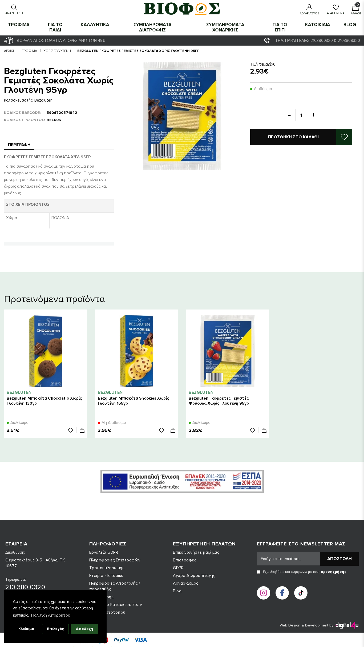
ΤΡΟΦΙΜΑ (19, 24)
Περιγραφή (19, 144)
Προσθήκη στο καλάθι (293, 137)
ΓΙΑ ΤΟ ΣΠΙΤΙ (280, 27)
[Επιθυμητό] (72, 430)
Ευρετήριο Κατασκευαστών (115, 604)
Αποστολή (339, 558)
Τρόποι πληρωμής (106, 567)
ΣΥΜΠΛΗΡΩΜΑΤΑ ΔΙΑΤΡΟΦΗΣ (153, 27)
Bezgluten (43, 100)
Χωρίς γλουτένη (57, 51)
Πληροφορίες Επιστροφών (115, 560)
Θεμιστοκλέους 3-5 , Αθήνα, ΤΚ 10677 (35, 563)
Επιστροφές (184, 560)
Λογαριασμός (185, 583)
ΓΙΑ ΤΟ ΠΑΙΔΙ (55, 27)
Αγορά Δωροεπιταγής (194, 575)
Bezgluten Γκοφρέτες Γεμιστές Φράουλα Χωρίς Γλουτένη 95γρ (219, 401)
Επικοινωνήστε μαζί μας (196, 552)
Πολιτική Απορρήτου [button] (50, 615)
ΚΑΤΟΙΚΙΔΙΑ (317, 24)
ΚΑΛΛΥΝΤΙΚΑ (95, 24)
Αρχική (9, 51)
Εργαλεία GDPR (103, 552)
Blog (349, 24)
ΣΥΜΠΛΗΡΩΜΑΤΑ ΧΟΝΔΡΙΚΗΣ (225, 27)
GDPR (178, 567)
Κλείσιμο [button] (26, 628)
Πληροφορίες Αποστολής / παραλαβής (114, 586)
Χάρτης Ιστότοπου (107, 612)
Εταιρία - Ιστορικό (106, 575)
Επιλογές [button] (55, 628)
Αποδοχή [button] (84, 628)
